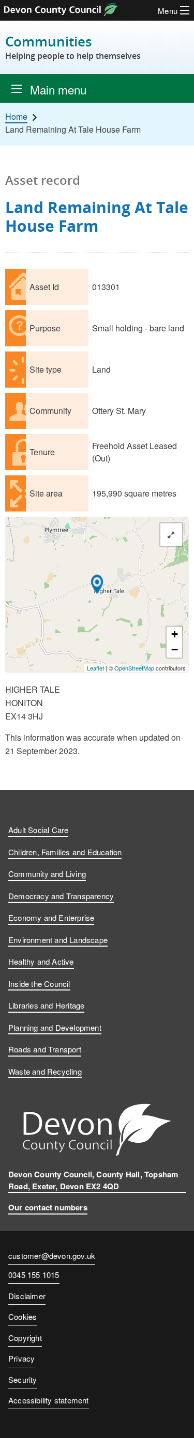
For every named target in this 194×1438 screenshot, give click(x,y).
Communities (73, 47)
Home (16, 116)
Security (22, 1379)
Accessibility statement (48, 1400)
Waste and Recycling (45, 1071)
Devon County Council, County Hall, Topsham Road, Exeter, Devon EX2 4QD (93, 1180)
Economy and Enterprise (51, 917)
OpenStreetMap (134, 668)
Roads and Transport (44, 1049)
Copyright (25, 1337)
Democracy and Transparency (61, 895)
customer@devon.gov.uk (51, 1255)
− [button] (174, 649)
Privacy (21, 1358)
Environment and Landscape (58, 939)
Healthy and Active (41, 961)
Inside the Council (39, 983)
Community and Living (47, 873)
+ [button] (174, 634)
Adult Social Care (38, 829)
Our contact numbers (47, 1207)
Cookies (22, 1316)
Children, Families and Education (65, 851)
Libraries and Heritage (46, 1005)
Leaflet (95, 668)
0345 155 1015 (33, 1275)
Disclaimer (27, 1295)
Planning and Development (54, 1027)
